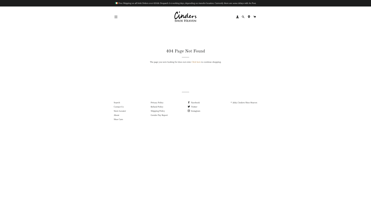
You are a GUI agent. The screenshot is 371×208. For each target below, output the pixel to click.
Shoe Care (118, 119)
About (116, 115)
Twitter (194, 106)
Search (117, 102)
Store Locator (120, 111)
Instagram (195, 111)
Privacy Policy (157, 102)
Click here (196, 62)
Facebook (195, 102)
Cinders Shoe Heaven (247, 102)
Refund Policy (157, 106)
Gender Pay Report (159, 115)
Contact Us (119, 106)
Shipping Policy (158, 111)
